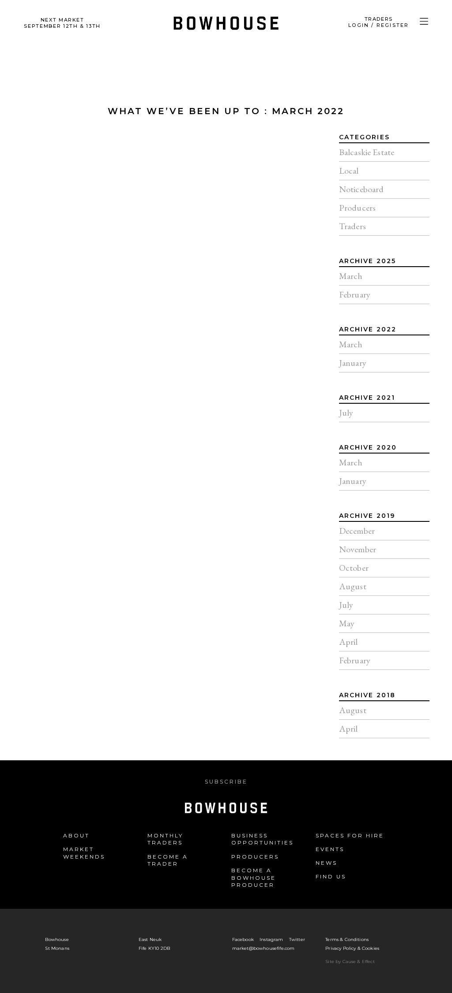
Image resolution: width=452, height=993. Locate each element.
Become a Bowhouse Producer (253, 878)
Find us (331, 876)
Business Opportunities (262, 839)
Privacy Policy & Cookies (352, 948)
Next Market (62, 23)
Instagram (271, 939)
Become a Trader (167, 860)
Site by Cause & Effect (350, 961)
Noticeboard (361, 189)
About (76, 835)
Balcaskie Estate (367, 152)
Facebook (243, 939)
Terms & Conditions (347, 939)
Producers (357, 207)
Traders (352, 226)
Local (349, 170)
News (326, 862)
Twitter (297, 939)
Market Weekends (84, 853)
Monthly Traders (165, 839)
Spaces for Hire (350, 835)
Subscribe (226, 781)
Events (330, 849)
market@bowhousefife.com (263, 948)
